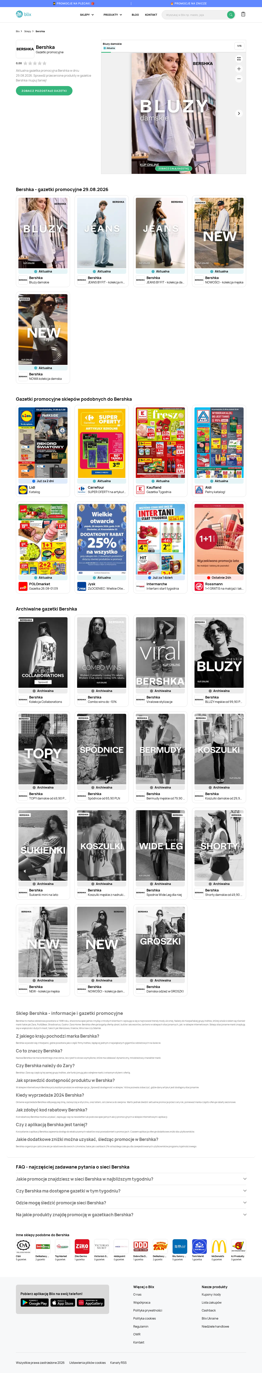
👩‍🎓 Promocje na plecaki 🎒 (74, 3)
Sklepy (27, 31)
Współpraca (141, 1302)
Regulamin (140, 1326)
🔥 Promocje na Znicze (188, 3)
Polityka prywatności (147, 1310)
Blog (135, 14)
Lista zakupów (212, 1302)
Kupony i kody (211, 1294)
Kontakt (151, 14)
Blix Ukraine (210, 1318)
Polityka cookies (144, 1318)
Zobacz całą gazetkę (173, 168)
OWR (136, 1334)
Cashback (209, 1310)
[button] (131, 1179)
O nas (137, 1294)
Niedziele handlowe (215, 1326)
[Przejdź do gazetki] (239, 59)
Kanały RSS (118, 1363)
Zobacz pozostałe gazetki (44, 91)
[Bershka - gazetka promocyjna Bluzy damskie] (174, 113)
